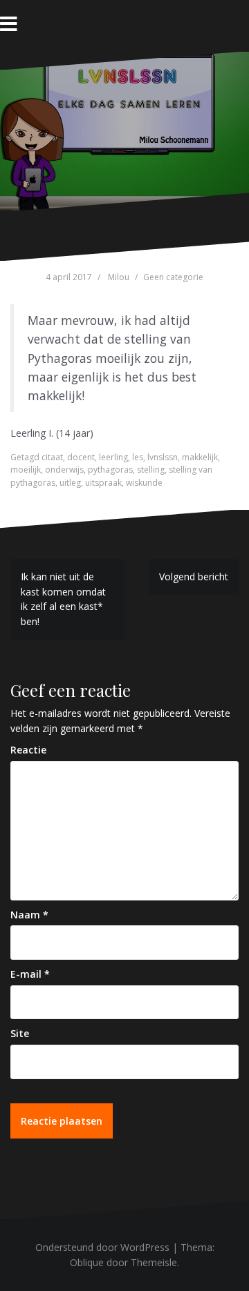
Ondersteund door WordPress (102, 1247)
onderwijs (64, 469)
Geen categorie (173, 277)
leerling (113, 457)
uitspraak (103, 483)
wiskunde (144, 483)
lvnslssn (162, 457)
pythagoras (110, 469)
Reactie (28, 749)
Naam (29, 914)
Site (19, 1033)
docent (81, 457)
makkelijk (200, 457)
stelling (151, 469)
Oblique (87, 1262)
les (137, 457)
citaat (52, 457)
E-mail (30, 973)
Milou (118, 277)
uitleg (70, 483)
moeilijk (25, 469)
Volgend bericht (193, 576)
